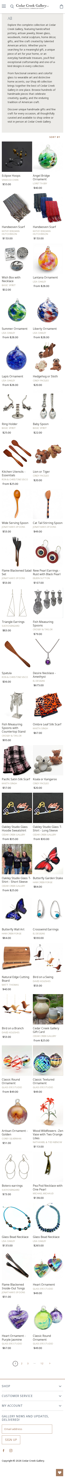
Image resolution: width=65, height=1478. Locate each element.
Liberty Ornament (45, 329)
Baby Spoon (41, 424)
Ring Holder (10, 424)
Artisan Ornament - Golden (15, 1132)
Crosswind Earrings (46, 929)
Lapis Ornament (12, 376)
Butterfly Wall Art (13, 929)
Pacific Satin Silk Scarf (16, 779)
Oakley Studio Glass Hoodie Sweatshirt (15, 828)
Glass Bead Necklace (15, 1237)
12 (41, 1363)
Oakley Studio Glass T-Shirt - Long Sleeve (47, 828)
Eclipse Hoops (11, 176)
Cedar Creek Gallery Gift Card (46, 1030)
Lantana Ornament (45, 277)
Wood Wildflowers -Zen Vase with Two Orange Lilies (48, 1134)
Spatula (7, 673)
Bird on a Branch (13, 1028)
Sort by (54, 137)
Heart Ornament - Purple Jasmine (14, 1337)
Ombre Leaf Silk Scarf (47, 724)
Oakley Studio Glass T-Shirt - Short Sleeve (16, 880)
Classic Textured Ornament (43, 1081)
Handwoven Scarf (13, 227)
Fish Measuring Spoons (43, 623)
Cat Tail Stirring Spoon (47, 523)
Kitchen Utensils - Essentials (13, 473)
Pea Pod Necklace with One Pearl (47, 1187)
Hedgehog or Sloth (45, 376)
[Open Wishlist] (59, 1472)
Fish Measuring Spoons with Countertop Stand (13, 727)
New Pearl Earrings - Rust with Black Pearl (46, 572)
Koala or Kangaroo (45, 779)
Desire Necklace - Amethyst (44, 675)
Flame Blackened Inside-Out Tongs (13, 1286)
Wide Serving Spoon (15, 523)
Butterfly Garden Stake (48, 878)
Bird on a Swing (43, 977)
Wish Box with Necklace (11, 279)
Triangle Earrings (13, 622)
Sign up (11, 1440)
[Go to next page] (49, 1363)
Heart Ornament (44, 1285)
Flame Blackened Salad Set (16, 572)
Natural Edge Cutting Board (15, 979)
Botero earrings (12, 1186)
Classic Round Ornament (11, 1081)
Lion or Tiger (41, 472)
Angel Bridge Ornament (41, 177)
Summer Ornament (14, 329)
